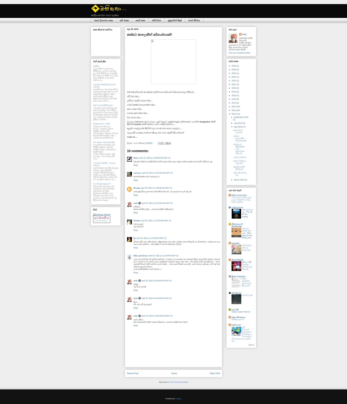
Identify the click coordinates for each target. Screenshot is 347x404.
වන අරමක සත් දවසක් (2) (103, 142)
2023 (234, 77)
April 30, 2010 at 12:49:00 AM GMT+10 (156, 188)
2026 (234, 66)
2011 (234, 110)
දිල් (135, 238)
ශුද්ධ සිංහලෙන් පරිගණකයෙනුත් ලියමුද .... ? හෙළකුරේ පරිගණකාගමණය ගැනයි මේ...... (242, 334)
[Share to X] (164, 143)
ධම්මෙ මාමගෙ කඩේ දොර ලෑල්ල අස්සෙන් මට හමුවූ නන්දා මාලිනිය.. (241, 199)
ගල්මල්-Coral (237, 207)
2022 (234, 81)
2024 (234, 73)
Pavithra (137, 221)
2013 (234, 103)
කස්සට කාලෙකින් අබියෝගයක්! (239, 138)
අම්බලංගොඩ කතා (239, 195)
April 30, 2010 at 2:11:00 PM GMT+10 (163, 256)
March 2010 (239, 180)
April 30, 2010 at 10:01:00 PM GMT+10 (157, 316)
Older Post (215, 373)
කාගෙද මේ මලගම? (238, 131)
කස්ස (136, 143)
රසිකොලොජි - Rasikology (238, 225)
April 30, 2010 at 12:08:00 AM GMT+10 (154, 158)
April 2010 (238, 127)
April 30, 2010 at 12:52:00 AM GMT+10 (157, 203)
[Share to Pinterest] (169, 143)
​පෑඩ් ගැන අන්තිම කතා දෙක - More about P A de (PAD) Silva (247, 233)
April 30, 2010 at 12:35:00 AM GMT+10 (157, 173)
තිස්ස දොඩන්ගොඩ (141, 256)
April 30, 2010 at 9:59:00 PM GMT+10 (156, 298)
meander (236, 243)
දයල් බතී (235, 310)
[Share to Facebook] (167, 143)
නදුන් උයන (236, 325)
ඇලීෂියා (96, 66)
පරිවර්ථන (156, 20)
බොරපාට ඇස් (247, 295)
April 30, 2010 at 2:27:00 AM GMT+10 (156, 221)
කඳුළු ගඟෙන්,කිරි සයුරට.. (103, 105)
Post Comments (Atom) (179, 382)
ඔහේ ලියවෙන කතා (103, 20)
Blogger (178, 399)
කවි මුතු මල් (236, 293)
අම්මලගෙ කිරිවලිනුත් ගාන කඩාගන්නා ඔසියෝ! (239, 148)
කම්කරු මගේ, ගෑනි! (101, 124)
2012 (234, 107)
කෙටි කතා (140, 20)
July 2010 (238, 123)
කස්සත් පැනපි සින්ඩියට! (239, 168)
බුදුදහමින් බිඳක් (175, 20)
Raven (136, 158)
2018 (234, 95)
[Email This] (159, 143)
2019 (234, 92)
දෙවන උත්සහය (239, 157)
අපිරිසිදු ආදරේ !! (238, 319)
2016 (234, 99)
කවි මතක (124, 20)
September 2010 (241, 117)
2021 (234, 84)
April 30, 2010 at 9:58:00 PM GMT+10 (156, 281)
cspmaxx (137, 173)
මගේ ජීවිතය (194, 20)
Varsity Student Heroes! (241, 312)
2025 (234, 69)
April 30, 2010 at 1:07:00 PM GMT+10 (151, 238)
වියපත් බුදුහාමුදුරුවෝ (102, 184)
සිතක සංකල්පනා (238, 276)
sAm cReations (238, 317)
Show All (251, 345)
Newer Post (132, 373)
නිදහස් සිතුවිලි (237, 260)
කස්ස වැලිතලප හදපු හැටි (239, 162)
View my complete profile (239, 53)
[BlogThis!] (162, 143)
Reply (136, 165)
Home (174, 373)
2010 (234, 114)
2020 (234, 88)
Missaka (137, 188)
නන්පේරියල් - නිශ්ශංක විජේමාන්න (247, 247)
